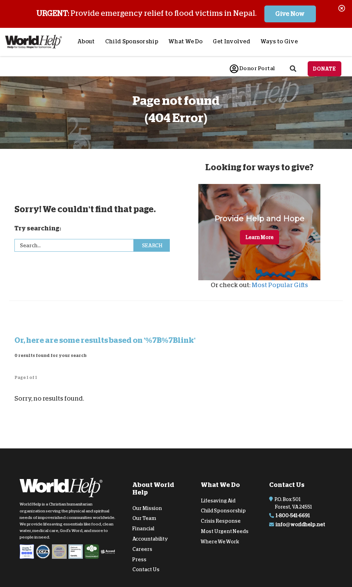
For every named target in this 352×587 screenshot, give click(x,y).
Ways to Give (279, 41)
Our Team (144, 518)
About (86, 41)
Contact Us (146, 569)
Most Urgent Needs (225, 531)
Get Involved (231, 41)
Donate (324, 68)
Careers (142, 549)
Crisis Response (221, 521)
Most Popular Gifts (280, 285)
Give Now (290, 14)
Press (139, 559)
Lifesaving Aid (218, 500)
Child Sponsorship (131, 41)
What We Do (185, 41)
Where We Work (220, 541)
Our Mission (147, 508)
